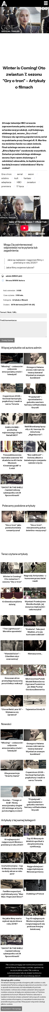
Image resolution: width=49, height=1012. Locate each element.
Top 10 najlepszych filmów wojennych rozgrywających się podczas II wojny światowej (35, 923)
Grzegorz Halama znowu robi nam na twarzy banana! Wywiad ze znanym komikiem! (35, 372)
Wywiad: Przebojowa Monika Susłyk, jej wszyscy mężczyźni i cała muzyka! (35, 605)
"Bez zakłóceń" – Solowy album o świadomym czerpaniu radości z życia (35, 459)
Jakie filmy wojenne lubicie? (20, 267)
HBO (19, 182)
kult (16, 178)
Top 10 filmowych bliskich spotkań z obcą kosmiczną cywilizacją (35, 842)
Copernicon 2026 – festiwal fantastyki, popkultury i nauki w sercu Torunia (12, 400)
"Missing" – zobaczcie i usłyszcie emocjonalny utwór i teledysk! (12, 370)
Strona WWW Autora (15, 280)
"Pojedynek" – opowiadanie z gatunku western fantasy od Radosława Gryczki (35, 402)
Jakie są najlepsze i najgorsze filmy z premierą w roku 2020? (25, 261)
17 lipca (20, 186)
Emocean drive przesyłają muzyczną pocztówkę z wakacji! (12, 681)
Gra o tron (6, 174)
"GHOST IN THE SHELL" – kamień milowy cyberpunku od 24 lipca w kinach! (12, 491)
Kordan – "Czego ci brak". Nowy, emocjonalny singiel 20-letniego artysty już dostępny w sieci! (12, 805)
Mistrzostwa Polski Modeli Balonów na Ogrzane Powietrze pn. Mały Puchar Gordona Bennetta (35, 684)
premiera (6, 186)
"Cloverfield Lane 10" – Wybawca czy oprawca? (12, 712)
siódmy (5, 178)
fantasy (27, 178)
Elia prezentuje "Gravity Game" (12, 774)
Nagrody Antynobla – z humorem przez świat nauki (35, 578)
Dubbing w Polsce (35, 894)
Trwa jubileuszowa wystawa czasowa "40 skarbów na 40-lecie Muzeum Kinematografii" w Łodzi (12, 461)
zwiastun (31, 182)
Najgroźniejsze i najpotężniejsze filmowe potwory (35, 869)
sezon (31, 174)
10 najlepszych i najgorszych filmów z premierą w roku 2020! (12, 842)
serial (20, 174)
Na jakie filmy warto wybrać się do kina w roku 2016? (12, 921)
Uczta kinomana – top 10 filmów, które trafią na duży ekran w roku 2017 (12, 870)
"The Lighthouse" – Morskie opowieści (12, 630)
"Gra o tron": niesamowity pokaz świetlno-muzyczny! (36, 528)
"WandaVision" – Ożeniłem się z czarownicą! (12, 656)
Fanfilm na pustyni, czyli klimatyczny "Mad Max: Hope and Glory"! (12, 894)
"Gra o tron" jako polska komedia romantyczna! (13, 528)
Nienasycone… (35, 653)
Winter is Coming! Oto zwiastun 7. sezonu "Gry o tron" (12, 579)
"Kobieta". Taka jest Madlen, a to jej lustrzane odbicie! (35, 632)
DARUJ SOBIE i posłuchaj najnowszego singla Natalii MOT (12, 431)
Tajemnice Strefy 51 (35, 709)
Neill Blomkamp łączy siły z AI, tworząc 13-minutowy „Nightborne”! (35, 430)
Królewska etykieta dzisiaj (12, 602)
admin (14, 276)
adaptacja (6, 182)
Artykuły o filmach (20, 300)
